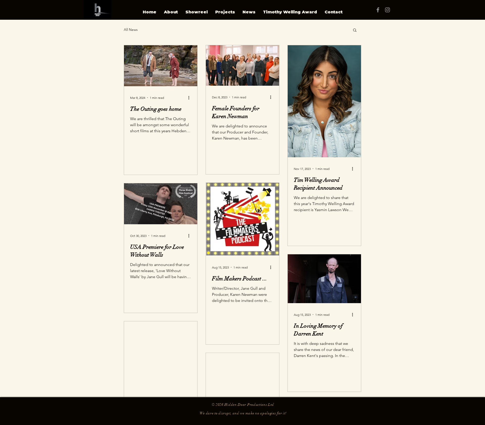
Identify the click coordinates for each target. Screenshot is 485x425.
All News (131, 29)
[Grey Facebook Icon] (378, 10)
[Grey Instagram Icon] (387, 10)
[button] (354, 30)
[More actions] (190, 98)
